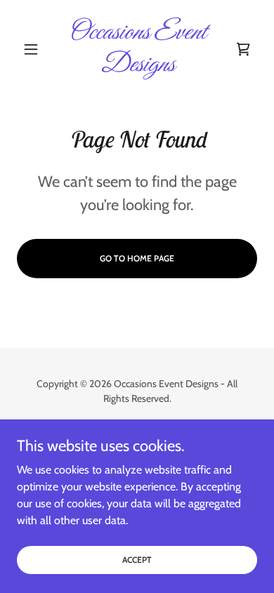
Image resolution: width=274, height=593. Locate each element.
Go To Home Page (137, 258)
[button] (35, 49)
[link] (137, 49)
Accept (137, 559)
